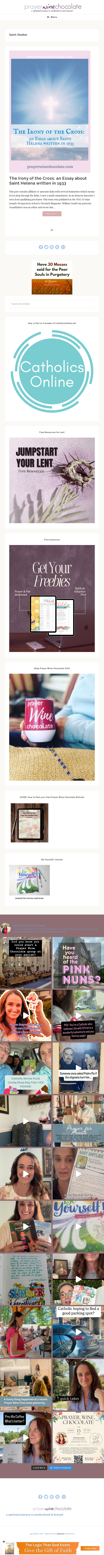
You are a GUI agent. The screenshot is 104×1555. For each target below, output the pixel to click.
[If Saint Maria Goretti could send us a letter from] (78, 1173)
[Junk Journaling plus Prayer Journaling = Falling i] (78, 1279)
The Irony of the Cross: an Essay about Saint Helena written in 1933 (48, 181)
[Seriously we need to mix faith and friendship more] (25, 1015)
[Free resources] (52, 651)
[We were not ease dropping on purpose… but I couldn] (25, 1437)
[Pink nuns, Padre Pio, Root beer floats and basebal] (78, 1015)
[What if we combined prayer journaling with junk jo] (25, 1279)
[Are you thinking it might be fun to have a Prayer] (25, 962)
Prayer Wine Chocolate (52, 7)
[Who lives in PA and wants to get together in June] (78, 1437)
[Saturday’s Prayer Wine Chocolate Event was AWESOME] (25, 1332)
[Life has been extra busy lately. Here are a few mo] (78, 1384)
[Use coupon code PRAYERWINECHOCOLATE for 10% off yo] (25, 1173)
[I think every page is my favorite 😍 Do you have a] (78, 1226)
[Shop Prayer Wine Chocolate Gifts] (52, 780)
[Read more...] (53, 214)
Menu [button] (54, 17)
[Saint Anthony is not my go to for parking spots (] (78, 1332)
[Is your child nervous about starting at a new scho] (25, 1226)
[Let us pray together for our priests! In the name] (78, 1121)
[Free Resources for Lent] (52, 522)
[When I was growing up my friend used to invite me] (25, 1121)
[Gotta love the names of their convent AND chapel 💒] (78, 962)
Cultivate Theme (50, 1534)
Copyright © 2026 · (37, 1534)
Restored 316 (69, 1534)
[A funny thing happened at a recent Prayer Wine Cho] (25, 1384)
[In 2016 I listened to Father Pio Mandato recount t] (78, 1068)
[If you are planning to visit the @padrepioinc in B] (25, 1068)
